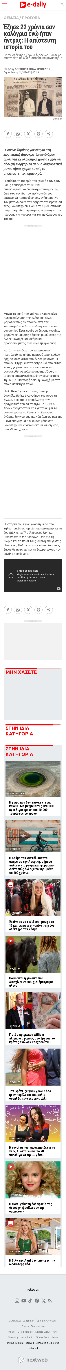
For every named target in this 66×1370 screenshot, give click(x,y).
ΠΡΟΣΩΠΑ (31, 18)
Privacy (25, 1326)
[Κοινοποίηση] (49, 134)
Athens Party (42, 1337)
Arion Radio (27, 1337)
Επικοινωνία (15, 1320)
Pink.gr (12, 1332)
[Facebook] (8, 134)
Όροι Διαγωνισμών (46, 1320)
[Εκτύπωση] (38, 134)
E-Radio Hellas (25, 1332)
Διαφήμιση (28, 1320)
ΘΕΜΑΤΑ (11, 18)
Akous (55, 1337)
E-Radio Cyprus (43, 1332)
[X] (28, 134)
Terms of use (38, 1326)
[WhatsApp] (18, 134)
